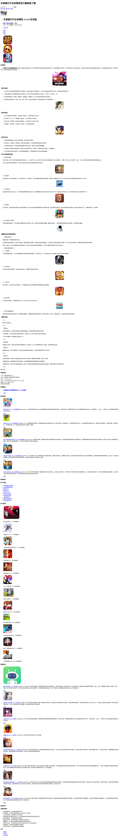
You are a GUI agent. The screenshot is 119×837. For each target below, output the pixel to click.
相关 (4, 32)
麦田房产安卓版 (7, 493)
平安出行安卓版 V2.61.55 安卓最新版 (12, 455)
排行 (9, 8)
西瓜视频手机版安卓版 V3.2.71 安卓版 (12, 782)
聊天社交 (9, 23)
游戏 (7, 8)
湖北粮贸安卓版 (7, 500)
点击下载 (5, 27)
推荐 (4, 33)
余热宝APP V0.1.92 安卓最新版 (10, 423)
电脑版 (5, 831)
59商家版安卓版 (7, 495)
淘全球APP (6, 488)
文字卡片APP (6, 492)
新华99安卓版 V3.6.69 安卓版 (10, 686)
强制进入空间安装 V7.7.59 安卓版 (11, 702)
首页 (2, 8)
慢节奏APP (6, 490)
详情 (4, 30)
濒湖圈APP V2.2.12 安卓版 (9, 735)
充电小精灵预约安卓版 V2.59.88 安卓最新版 (14, 439)
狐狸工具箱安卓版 (7, 498)
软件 (4, 8)
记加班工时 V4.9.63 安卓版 (9, 718)
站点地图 (5, 835)
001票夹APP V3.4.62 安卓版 (10, 765)
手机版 (5, 833)
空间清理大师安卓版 (8, 485)
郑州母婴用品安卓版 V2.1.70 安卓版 (12, 749)
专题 (11, 8)
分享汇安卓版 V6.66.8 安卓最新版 (11, 472)
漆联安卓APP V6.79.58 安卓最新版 (11, 409)
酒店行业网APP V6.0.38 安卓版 (10, 798)
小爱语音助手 (6, 497)
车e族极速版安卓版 (8, 487)
